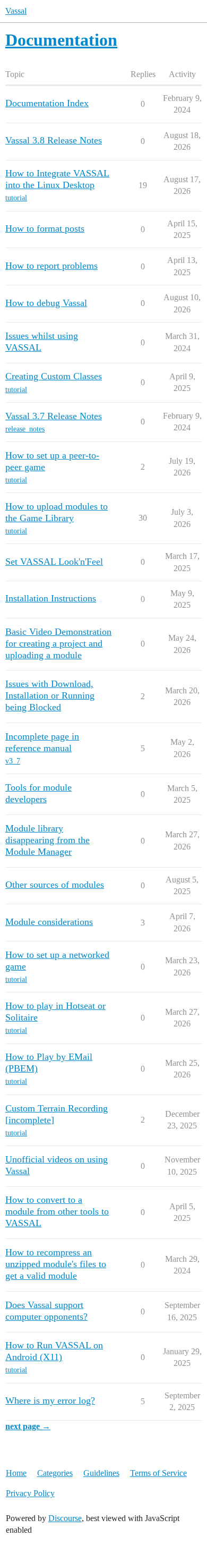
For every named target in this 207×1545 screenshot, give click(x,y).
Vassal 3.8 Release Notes (53, 140)
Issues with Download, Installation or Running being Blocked (49, 695)
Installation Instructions (50, 598)
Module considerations (49, 921)
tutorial (16, 198)
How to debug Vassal (46, 303)
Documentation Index (47, 103)
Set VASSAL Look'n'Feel (54, 561)
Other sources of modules (54, 884)
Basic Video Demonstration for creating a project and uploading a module (58, 643)
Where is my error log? (50, 1400)
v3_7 (12, 761)
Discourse (65, 1518)
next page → (27, 1426)
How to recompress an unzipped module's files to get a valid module (55, 1264)
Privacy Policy (30, 1493)
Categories (55, 1473)
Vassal (16, 10)
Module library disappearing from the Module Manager (47, 840)
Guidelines (101, 1473)
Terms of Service (158, 1473)
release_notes (25, 429)
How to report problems (51, 265)
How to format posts (44, 228)
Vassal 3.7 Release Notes (53, 416)
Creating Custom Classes (53, 376)
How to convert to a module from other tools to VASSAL (57, 1211)
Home (16, 1473)
